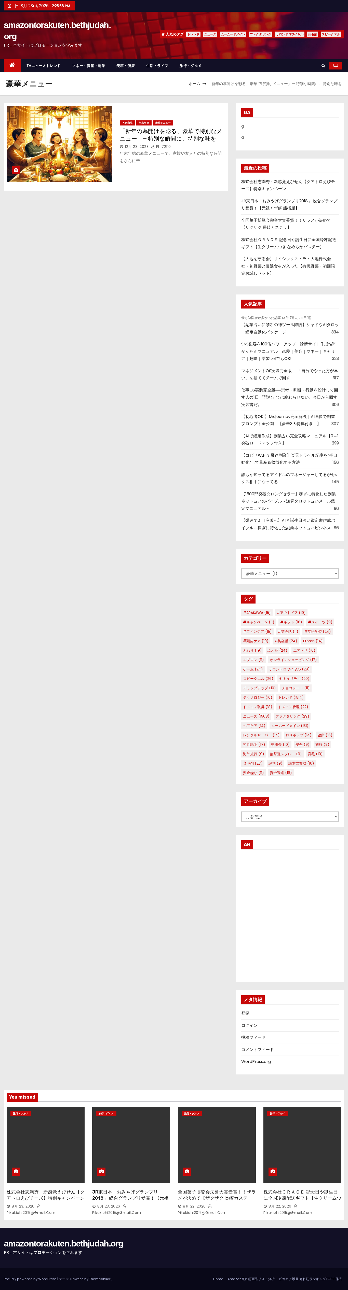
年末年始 (144, 123)
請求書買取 (301, 763)
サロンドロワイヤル (289, 34)
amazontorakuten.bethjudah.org (63, 1243)
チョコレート (296, 688)
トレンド (193, 34)
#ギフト (291, 622)
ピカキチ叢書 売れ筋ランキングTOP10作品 (310, 1279)
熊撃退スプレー (286, 753)
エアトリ (304, 650)
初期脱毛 (254, 744)
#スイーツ (320, 622)
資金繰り (253, 772)
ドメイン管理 (293, 706)
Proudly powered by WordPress (30, 1279)
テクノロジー (257, 697)
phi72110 (163, 146)
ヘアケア (254, 725)
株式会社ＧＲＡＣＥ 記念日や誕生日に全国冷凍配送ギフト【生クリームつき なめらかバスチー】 (302, 1198)
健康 (324, 735)
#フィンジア (257, 631)
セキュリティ (294, 678)
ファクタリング (260, 34)
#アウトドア (291, 612)
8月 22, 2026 (194, 1206)
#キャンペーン (258, 622)
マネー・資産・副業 (88, 65)
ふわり (252, 650)
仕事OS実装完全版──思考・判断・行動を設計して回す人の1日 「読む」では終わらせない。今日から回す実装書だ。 (289, 397)
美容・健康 (125, 65)
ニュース (210, 34)
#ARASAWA (257, 612)
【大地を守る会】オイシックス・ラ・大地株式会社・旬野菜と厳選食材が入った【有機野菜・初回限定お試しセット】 (288, 266)
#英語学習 (317, 631)
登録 (245, 1013)
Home (218, 1279)
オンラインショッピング (293, 659)
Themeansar (100, 1279)
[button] (323, 65)
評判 (276, 763)
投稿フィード (253, 1037)
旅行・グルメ (191, 65)
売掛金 (280, 744)
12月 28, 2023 (137, 146)
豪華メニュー (163, 123)
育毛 (315, 753)
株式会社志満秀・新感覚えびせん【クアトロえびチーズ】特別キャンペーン (46, 1195)
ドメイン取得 (257, 706)
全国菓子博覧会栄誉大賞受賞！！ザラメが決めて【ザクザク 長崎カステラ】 (217, 1198)
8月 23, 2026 (23, 1206)
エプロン (253, 659)
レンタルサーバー (261, 735)
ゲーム (253, 669)
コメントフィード (257, 1050)
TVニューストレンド (43, 65)
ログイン (249, 1025)
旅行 (322, 744)
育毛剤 (312, 34)
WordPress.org (256, 1061)
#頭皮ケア (256, 640)
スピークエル (331, 34)
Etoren (313, 640)
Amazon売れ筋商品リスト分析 (251, 1279)
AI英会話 (285, 640)
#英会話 (288, 631)
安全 (303, 744)
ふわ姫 (277, 650)
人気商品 (127, 123)
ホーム (194, 83)
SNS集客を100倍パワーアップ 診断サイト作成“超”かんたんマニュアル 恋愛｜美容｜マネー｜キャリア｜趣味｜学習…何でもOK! (288, 351)
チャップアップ (259, 688)
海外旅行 (253, 753)
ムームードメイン (233, 34)
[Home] (12, 65)
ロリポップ (299, 735)
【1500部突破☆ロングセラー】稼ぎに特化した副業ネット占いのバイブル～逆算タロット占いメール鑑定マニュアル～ (288, 501)
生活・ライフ (157, 65)
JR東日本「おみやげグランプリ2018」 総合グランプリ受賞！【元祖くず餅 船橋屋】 (130, 1198)
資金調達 (281, 772)
